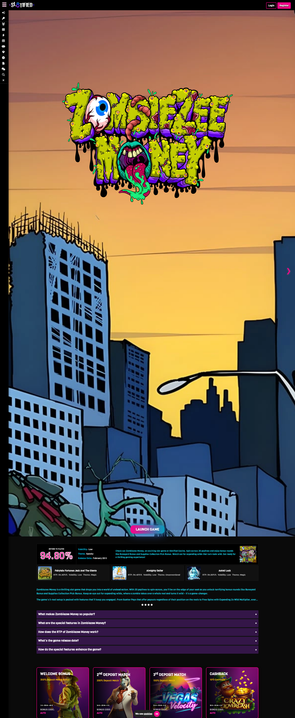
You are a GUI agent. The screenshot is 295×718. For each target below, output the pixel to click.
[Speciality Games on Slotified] (4, 52)
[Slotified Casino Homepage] (21, 6)
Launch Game (147, 529)
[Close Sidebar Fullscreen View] (4, 80)
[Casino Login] (4, 13)
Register (284, 5)
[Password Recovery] (4, 18)
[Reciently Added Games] (4, 35)
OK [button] (157, 714)
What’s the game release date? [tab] (58, 641)
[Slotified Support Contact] (4, 69)
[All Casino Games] (4, 30)
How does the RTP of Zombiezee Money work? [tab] (68, 632)
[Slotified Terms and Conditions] (4, 64)
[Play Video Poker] (4, 47)
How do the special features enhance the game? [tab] (69, 649)
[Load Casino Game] (147, 270)
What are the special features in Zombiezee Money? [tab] (72, 623)
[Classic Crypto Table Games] (4, 41)
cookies (148, 713)
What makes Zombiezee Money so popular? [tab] (66, 614)
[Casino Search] (4, 75)
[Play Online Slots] (4, 24)
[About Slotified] (4, 58)
